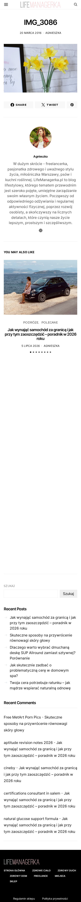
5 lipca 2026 (30, 345)
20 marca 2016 (31, 32)
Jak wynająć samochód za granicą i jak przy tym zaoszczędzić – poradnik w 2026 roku (40, 334)
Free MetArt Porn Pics (22, 717)
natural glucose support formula (31, 818)
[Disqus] (40, 414)
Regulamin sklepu (24, 898)
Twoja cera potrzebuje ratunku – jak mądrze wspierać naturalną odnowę (40, 685)
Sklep (13, 881)
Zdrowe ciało (41, 870)
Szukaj (9, 586)
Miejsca (60, 876)
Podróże (30, 322)
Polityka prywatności (55, 898)
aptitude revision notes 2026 (28, 742)
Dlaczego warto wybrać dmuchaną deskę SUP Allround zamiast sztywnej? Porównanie (43, 652)
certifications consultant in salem (32, 793)
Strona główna (14, 870)
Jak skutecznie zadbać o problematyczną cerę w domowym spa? (39, 670)
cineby (9, 768)
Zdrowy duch (67, 870)
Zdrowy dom (18, 876)
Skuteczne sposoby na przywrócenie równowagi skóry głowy (41, 638)
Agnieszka (53, 32)
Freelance (41, 876)
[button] (30, 352)
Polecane (49, 322)
